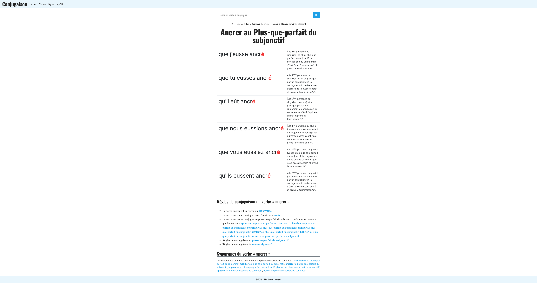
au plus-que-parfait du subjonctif (265, 223)
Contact (278, 279)
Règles (51, 4)
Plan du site (268, 279)
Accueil (33, 4)
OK (316, 15)
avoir (277, 215)
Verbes (42, 4)
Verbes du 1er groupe (260, 24)
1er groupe (265, 211)
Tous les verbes (242, 24)
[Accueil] (232, 23)
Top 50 (59, 4)
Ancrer (275, 24)
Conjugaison (14, 4)
